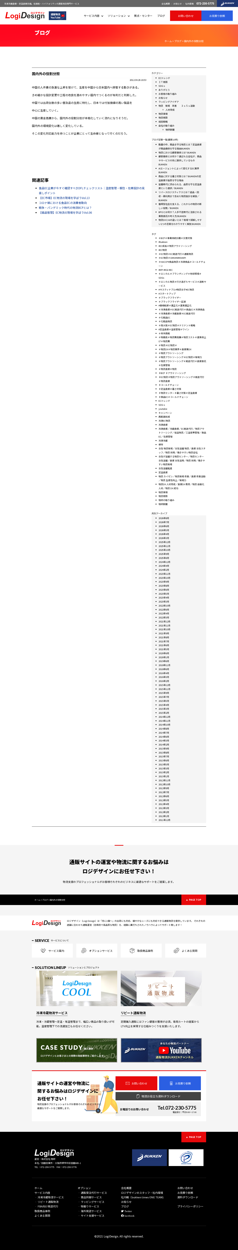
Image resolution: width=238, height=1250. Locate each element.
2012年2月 (164, 812)
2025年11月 (164, 546)
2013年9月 (164, 748)
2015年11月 (164, 689)
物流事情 (163, 113)
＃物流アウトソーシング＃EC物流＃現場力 (180, 357)
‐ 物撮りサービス (88, 1206)
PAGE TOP (195, 899)
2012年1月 (164, 816)
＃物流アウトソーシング (171, 353)
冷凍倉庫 (163, 424)
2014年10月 (164, 724)
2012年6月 (164, 796)
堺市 (161, 444)
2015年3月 (164, 708)
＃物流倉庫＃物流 (168, 369)
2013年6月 (164, 760)
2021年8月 (164, 637)
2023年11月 (164, 573)
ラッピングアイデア (169, 101)
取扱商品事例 (42, 1211)
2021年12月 (164, 621)
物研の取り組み (166, 500)
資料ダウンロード (187, 1197)
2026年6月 (164, 526)
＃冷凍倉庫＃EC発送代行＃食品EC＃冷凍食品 (182, 309)
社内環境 (189, 3)
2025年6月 (164, 558)
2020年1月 (164, 657)
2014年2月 (164, 744)
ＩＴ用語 (163, 82)
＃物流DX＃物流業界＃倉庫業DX (175, 349)
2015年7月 (164, 696)
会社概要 (166, 3)
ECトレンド (164, 78)
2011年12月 (164, 820)
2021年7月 (164, 641)
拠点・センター (143, 15)
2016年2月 (164, 681)
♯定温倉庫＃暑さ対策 (170, 389)
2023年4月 (164, 597)
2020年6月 (164, 653)
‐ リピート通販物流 (46, 1202)
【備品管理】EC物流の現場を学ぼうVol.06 (65, 212)
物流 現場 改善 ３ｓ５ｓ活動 (177, 105)
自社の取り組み (166, 125)
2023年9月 (164, 581)
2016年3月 (164, 677)
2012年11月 (164, 780)
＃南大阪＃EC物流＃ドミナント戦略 (177, 325)
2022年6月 (164, 609)
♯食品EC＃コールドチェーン (173, 397)
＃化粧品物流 (165, 321)
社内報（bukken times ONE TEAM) (142, 1197)
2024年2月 (164, 569)
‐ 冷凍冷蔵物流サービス (49, 1197)
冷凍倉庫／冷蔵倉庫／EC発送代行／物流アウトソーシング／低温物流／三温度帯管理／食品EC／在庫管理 (182, 432)
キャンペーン (165, 412)
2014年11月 (164, 720)
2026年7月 (164, 522)
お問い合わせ (185, 1188)
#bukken (163, 242)
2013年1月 (164, 776)
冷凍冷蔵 (163, 440)
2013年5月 (164, 764)
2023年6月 (164, 589)
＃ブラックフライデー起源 (172, 301)
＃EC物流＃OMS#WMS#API (172, 257)
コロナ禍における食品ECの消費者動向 (63, 203)
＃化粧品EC (164, 317)
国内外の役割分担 (46, 73)
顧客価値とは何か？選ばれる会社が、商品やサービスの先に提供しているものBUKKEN (180, 160)
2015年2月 (164, 712)
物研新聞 (170, 129)
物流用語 (163, 117)
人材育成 (170, 109)
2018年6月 (164, 669)
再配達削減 (164, 416)
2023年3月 (164, 601)
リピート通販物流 (133, 1012)
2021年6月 (164, 645)
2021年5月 (164, 649)
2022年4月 (164, 613)
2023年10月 (164, 577)
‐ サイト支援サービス (91, 1215)
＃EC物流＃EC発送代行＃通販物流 (176, 254)
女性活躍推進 (165, 468)
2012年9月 (164, 788)
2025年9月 (164, 554)
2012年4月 (164, 804)
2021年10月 (164, 629)
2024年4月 (164, 565)
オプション (84, 1188)
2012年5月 (164, 800)
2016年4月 (164, 673)
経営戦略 (163, 121)
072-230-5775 (205, 3)
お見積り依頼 (185, 1192)
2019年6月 (164, 661)
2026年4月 (164, 534)
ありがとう (164, 89)
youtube (163, 408)
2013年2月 (164, 772)
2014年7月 (164, 732)
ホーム (38, 1188)
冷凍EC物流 (164, 420)
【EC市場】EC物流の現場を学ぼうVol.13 (64, 198)
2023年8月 (164, 585)
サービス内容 (91, 15)
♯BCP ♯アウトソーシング (172, 373)
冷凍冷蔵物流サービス (52, 1012)
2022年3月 (164, 617)
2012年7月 (164, 792)
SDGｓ (162, 85)
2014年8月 (164, 728)
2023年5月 (164, 593)
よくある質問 (42, 1215)
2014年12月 (164, 716)
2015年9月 (164, 692)
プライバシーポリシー (190, 1206)
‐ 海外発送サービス (90, 1211)
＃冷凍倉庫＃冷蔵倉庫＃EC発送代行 (177, 313)
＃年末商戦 (164, 333)
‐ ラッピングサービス (91, 1202)
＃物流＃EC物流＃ (168, 345)
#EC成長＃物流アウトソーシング (175, 246)
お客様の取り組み (168, 93)
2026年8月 (164, 518)
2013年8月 (164, 752)
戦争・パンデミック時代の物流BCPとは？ (65, 207)
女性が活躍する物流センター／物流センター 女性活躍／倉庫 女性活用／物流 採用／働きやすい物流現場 (182, 460)
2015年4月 (164, 705)
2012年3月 (164, 808)
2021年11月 (164, 625)
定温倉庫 (163, 472)
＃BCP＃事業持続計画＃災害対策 (175, 238)
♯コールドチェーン (169, 385)
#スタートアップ (167, 293)
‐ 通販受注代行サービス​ (92, 1192)
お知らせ (177, 3)
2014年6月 (164, 736)
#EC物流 (163, 250)
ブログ (161, 15)
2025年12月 (164, 542)
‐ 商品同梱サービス (90, 1197)
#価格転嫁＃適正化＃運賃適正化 (175, 305)
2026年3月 (164, 538)
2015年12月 (164, 685)
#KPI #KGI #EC (166, 269)
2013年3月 (164, 768)
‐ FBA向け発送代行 (46, 1206)
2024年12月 (164, 562)
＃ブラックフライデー (170, 297)
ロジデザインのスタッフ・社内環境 (142, 1192)
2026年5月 (164, 530)
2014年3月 (164, 740)
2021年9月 (164, 633)
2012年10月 (164, 784)
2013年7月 (164, 756)
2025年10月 (164, 550)
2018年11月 (164, 665)
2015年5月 (164, 701)
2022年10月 (164, 605)
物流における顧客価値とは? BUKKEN (177, 152)
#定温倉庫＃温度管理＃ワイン (174, 329)
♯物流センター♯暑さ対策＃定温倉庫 (178, 393)
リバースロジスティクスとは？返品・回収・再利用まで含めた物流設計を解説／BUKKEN (179, 196)
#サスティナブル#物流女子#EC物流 (176, 289)
